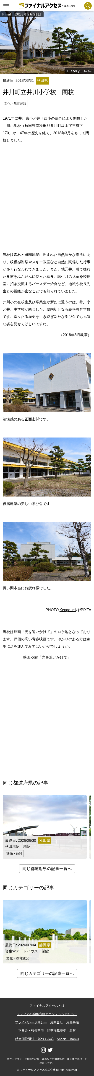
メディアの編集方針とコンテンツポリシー (47, 1014)
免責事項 (72, 1022)
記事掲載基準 (56, 1030)
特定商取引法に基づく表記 (34, 1039)
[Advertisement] (47, 197)
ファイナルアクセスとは (47, 1005)
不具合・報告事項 (31, 1030)
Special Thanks (68, 1039)
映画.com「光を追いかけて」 (47, 657)
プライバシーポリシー (31, 1022)
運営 (72, 1030)
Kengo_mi (68, 610)
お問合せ (56, 1022)
